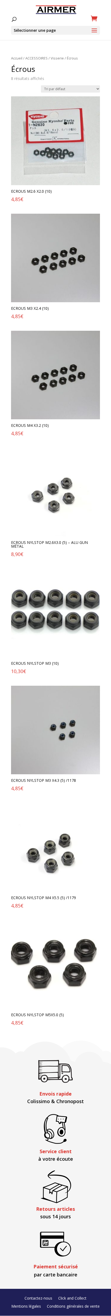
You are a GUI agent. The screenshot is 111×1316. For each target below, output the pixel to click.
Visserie (57, 58)
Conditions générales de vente (73, 1306)
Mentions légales (26, 1306)
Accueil (16, 58)
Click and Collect (72, 1298)
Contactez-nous (38, 1298)
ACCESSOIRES (36, 58)
